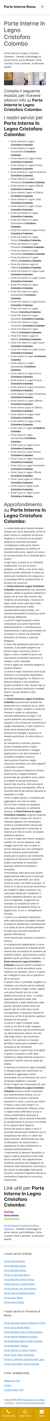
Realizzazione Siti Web (33, 1400)
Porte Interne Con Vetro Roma (20, 1288)
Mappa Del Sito (12, 1381)
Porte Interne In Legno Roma (19, 1284)
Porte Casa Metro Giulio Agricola (21, 1364)
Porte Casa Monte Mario (17, 1327)
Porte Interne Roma (20, 7)
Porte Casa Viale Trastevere (19, 1355)
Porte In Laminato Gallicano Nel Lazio (24, 1359)
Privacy (8, 1385)
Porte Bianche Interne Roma (19, 1279)
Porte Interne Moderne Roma (19, 1293)
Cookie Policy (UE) (14, 1390)
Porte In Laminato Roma (17, 1275)
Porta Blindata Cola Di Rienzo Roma (23, 1332)
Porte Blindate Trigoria (16, 1345)
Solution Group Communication (30, 1403)
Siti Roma (9, 1403)
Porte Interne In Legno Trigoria (20, 1350)
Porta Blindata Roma (15, 1266)
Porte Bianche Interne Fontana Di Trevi (24, 1323)
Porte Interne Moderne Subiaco (21, 1336)
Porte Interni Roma (14, 1302)
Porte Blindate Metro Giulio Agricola (23, 1341)
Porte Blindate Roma (15, 1270)
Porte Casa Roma (13, 1297)
